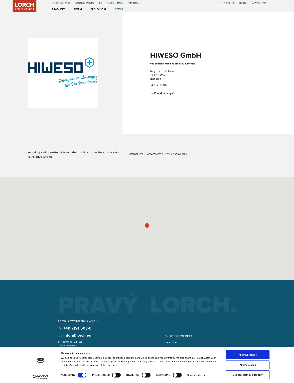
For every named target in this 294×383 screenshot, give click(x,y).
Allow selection (247, 365)
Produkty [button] (58, 9)
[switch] (116, 375)
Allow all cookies (248, 354)
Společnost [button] (98, 9)
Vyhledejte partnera (178, 336)
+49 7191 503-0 (77, 328)
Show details (194, 375)
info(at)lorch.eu (77, 335)
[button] (147, 226)
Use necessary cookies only (247, 375)
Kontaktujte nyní (163, 93)
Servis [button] (119, 9)
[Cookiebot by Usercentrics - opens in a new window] (40, 377)
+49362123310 (158, 85)
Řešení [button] (78, 9)
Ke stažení (171, 342)
